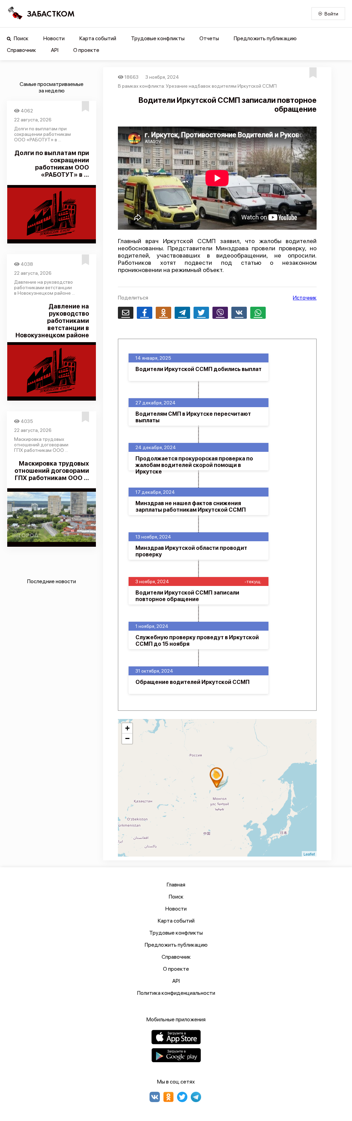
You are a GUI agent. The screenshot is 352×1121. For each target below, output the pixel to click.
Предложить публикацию (265, 38)
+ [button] (127, 728)
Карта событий (97, 38)
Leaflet (309, 854)
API (54, 50)
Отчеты (209, 38)
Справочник (21, 50)
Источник (305, 297)
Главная (176, 884)
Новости (54, 38)
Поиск (21, 38)
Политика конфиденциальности (176, 993)
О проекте (86, 50)
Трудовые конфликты (158, 38)
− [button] (127, 738)
